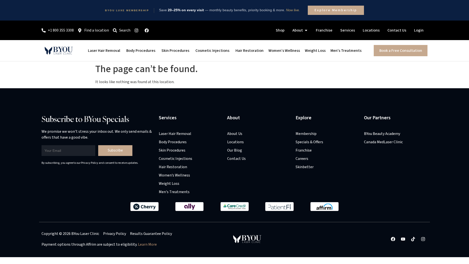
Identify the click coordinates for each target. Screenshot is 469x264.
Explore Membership (336, 10)
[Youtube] (403, 239)
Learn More (147, 244)
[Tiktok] (413, 239)
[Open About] (306, 30)
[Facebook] (393, 239)
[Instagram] (423, 239)
